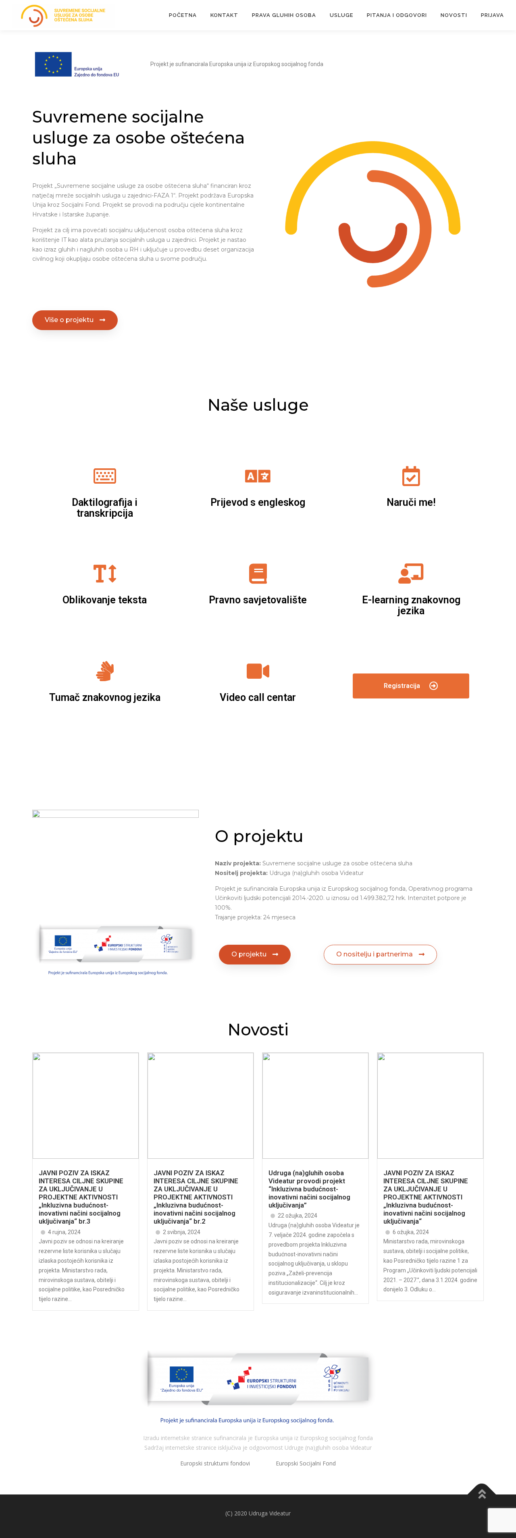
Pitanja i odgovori (397, 15)
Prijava (492, 15)
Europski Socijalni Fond (305, 1463)
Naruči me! (411, 502)
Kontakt (224, 15)
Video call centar (258, 697)
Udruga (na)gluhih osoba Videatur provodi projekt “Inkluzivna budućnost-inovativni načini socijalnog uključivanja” (309, 1189)
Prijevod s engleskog (257, 502)
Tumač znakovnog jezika (104, 697)
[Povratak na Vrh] (482, 1494)
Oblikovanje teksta (104, 600)
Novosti (454, 15)
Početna (183, 15)
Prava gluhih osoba (284, 15)
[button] (75, 320)
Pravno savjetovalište (258, 600)
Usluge (341, 15)
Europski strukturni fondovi (216, 1463)
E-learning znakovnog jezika (411, 605)
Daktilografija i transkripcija (104, 508)
